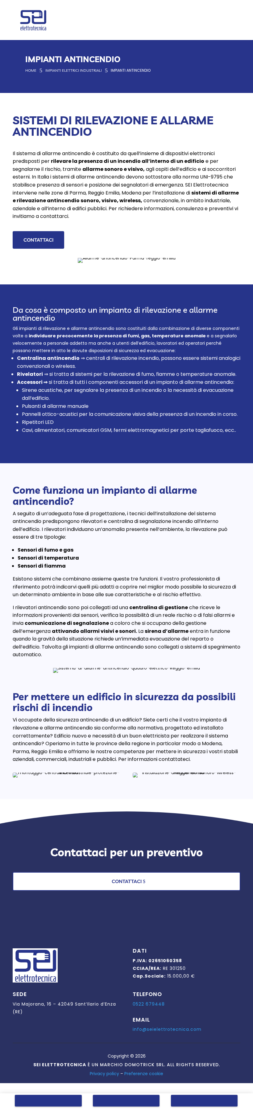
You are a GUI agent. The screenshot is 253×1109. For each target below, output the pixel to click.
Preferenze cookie (143, 1074)
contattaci (127, 881)
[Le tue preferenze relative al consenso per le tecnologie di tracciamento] (242, 1098)
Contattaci (38, 240)
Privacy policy (104, 1074)
